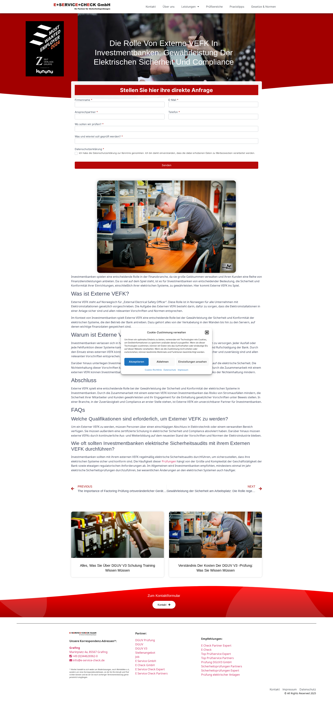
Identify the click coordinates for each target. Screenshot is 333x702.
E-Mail (173, 100)
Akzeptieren (136, 361)
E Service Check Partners (151, 673)
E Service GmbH (145, 661)
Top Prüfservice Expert (216, 654)
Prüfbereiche (214, 6)
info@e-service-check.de (88, 660)
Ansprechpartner (86, 112)
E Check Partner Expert (216, 645)
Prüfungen (169, 461)
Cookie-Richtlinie (153, 369)
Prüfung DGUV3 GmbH (216, 662)
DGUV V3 (141, 648)
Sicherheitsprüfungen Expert (220, 670)
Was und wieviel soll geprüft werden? (99, 136)
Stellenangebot (145, 653)
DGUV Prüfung (145, 640)
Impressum (183, 369)
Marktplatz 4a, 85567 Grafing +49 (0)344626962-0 (88, 652)
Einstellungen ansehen (192, 361)
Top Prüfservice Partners (217, 658)
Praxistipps (237, 6)
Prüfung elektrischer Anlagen (220, 675)
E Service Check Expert (150, 669)
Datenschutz (170, 369)
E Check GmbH (145, 665)
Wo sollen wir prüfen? (89, 124)
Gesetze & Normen (263, 6)
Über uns (168, 6)
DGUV (139, 644)
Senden (166, 165)
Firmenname (83, 100)
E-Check (206, 650)
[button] (207, 332)
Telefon (174, 112)
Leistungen (188, 6)
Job (137, 657)
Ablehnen (163, 361)
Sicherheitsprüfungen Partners (221, 666)
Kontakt (151, 6)
